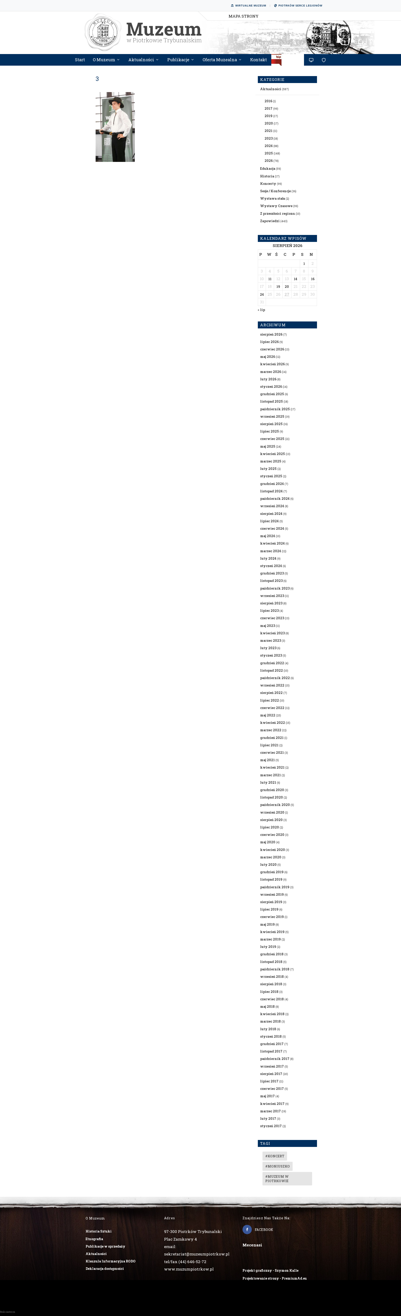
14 (295, 279)
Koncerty (268, 183)
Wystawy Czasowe (276, 206)
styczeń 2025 (271, 476)
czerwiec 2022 (272, 708)
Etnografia (94, 1239)
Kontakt (258, 60)
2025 (269, 153)
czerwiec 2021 (272, 752)
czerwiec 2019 (272, 917)
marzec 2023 (270, 640)
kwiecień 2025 (272, 454)
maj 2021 (267, 760)
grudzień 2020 (272, 790)
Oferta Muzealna (220, 60)
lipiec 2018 (269, 991)
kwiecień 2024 (272, 543)
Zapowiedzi (270, 221)
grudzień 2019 (272, 872)
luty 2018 (268, 1029)
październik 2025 (275, 409)
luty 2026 (268, 379)
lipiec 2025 (269, 431)
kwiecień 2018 (272, 1014)
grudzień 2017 (272, 1044)
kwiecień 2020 (272, 849)
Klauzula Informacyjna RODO (111, 1261)
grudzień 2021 (272, 737)
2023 (269, 138)
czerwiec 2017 (272, 1088)
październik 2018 (274, 969)
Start (80, 60)
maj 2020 (267, 842)
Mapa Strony (244, 16)
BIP (288, 62)
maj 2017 (267, 1096)
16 (312, 279)
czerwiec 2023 (272, 618)
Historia (267, 176)
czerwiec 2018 (272, 999)
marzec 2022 (270, 730)
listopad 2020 (271, 797)
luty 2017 (268, 1118)
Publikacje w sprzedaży (105, 1246)
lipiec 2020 (269, 827)
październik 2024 (275, 498)
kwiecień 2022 (272, 722)
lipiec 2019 (269, 909)
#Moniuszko (277, 1166)
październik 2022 (275, 678)
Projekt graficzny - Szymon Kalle (270, 1270)
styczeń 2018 (271, 1036)
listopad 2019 (271, 879)
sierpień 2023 (271, 603)
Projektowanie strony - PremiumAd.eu (275, 1278)
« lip (261, 310)
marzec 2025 (270, 461)
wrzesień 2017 (272, 1066)
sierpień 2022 (271, 692)
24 (262, 294)
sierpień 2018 (271, 984)
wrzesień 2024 (272, 506)
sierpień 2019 (271, 902)
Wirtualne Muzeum (250, 5)
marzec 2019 (270, 939)
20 (287, 286)
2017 (268, 108)
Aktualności (141, 60)
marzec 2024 (270, 551)
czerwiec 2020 (272, 834)
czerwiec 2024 (272, 528)
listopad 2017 (271, 1051)
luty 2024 (268, 558)
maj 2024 (267, 536)
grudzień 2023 (272, 573)
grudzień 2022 (272, 663)
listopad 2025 (271, 401)
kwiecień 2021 (272, 767)
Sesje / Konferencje (275, 191)
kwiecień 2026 (272, 364)
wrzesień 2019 (272, 894)
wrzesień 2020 (272, 812)
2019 (268, 116)
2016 (268, 101)
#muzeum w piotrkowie (277, 1178)
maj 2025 (267, 446)
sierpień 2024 (271, 513)
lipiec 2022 (269, 700)
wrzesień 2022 (272, 685)
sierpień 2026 (271, 334)
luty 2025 (268, 468)
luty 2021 (268, 782)
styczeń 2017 (271, 1126)
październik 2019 (274, 887)
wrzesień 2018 (272, 976)
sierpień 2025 (271, 424)
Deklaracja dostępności (105, 1268)
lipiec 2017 (269, 1081)
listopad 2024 (271, 491)
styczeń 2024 (271, 566)
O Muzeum (104, 60)
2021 (268, 130)
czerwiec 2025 (272, 439)
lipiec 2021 (269, 745)
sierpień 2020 (271, 820)
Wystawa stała (272, 198)
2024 (269, 146)
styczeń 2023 (271, 655)
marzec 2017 (270, 1111)
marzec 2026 (270, 371)
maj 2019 (267, 924)
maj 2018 (267, 1006)
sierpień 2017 (271, 1074)
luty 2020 (268, 864)
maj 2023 (267, 625)
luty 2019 (268, 946)
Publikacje (178, 60)
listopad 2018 (271, 962)
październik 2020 (275, 804)
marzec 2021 (270, 775)
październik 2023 (275, 588)
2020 (269, 123)
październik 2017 (274, 1058)
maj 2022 (267, 715)
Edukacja (267, 168)
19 (278, 286)
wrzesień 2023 (272, 596)
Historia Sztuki (99, 1231)
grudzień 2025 (272, 394)
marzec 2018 (270, 1021)
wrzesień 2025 (272, 416)
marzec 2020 (270, 857)
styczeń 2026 (271, 386)
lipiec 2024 (269, 521)
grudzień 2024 (272, 483)
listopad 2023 (271, 580)
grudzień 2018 (272, 954)
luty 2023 (268, 648)
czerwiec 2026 (272, 349)
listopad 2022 (271, 670)
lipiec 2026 (269, 342)
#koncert (274, 1156)
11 (270, 279)
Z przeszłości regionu (277, 213)
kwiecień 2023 (272, 633)
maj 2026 (267, 356)
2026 (269, 160)
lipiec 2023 (269, 610)
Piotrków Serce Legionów (300, 5)
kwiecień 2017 (272, 1103)
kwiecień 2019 (272, 932)
